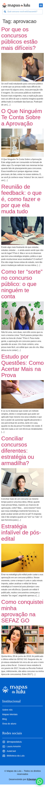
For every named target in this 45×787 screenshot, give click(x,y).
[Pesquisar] (5, 11)
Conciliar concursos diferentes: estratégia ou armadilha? (17, 450)
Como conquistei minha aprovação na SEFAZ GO (22, 611)
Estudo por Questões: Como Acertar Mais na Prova (22, 365)
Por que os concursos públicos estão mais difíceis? (19, 38)
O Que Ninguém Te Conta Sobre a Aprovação (21, 117)
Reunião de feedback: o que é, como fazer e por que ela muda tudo (21, 199)
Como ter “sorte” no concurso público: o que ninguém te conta (21, 284)
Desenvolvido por (22, 779)
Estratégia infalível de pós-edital (21, 532)
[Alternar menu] (41, 5)
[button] (39, 781)
